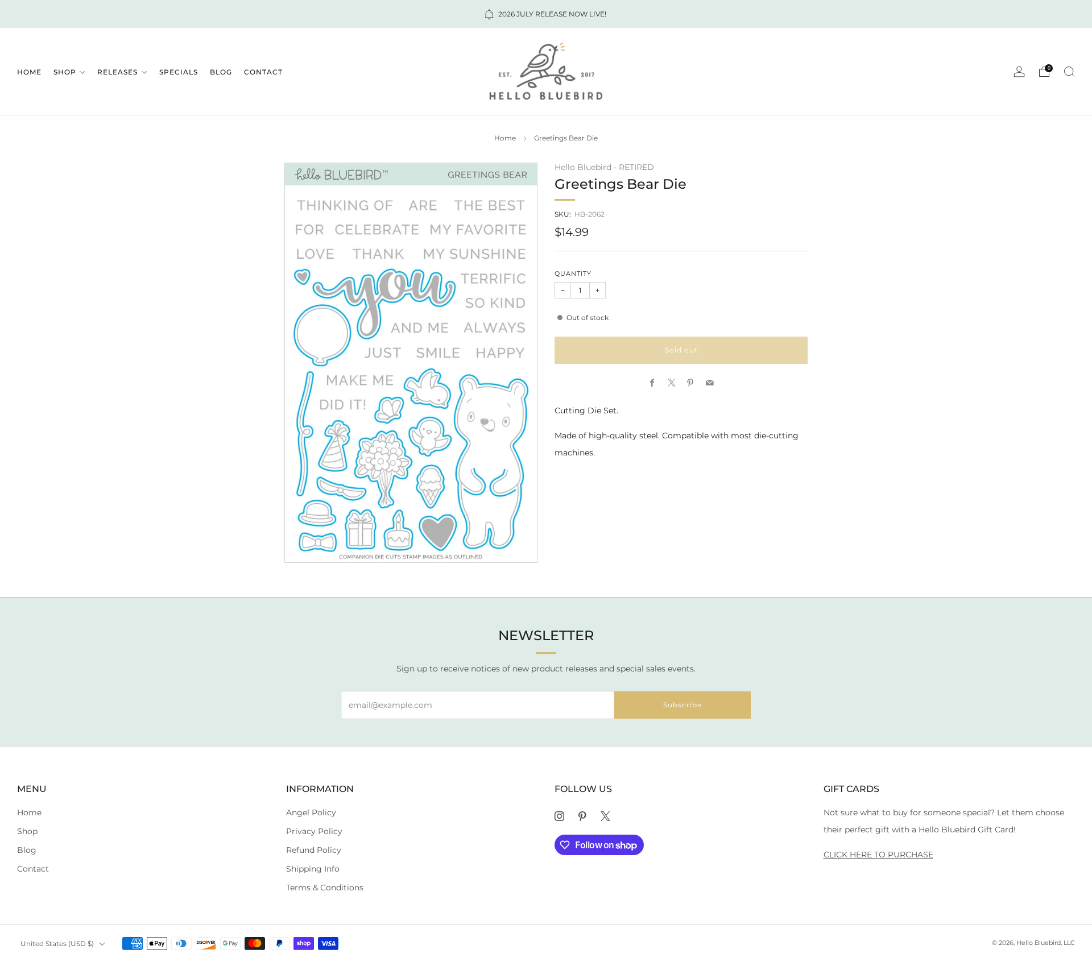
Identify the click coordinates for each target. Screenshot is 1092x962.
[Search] (1069, 71)
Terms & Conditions (324, 887)
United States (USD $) (57, 943)
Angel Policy (311, 812)
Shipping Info (313, 868)
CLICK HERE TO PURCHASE (878, 854)
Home (29, 72)
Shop (64, 72)
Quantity (573, 273)
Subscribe (682, 704)
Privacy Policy (314, 831)
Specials (178, 72)
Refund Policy (313, 850)
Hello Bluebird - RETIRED (604, 167)
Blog (221, 72)
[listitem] (546, 14)
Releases (117, 72)
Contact (263, 72)
